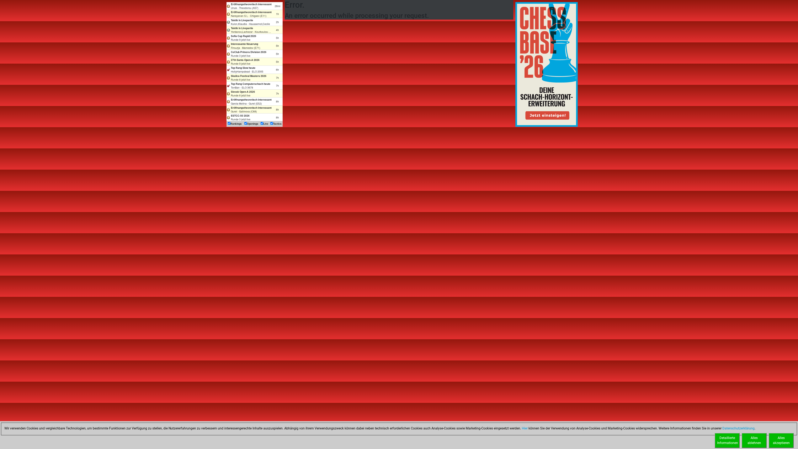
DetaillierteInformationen (727, 440)
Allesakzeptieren (781, 440)
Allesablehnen (754, 440)
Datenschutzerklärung (738, 428)
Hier (525, 428)
